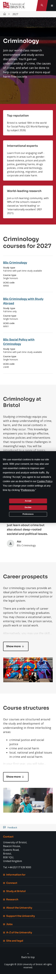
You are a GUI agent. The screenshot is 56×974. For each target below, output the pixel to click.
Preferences (28, 514)
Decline (28, 507)
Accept (28, 501)
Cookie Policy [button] (44, 481)
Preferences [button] (28, 490)
